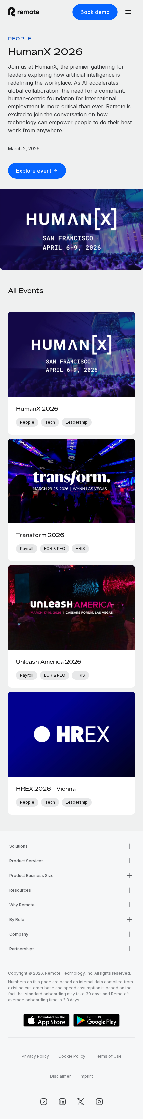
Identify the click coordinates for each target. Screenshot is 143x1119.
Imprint (86, 1076)
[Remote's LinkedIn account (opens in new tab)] (62, 1101)
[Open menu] (128, 12)
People (20, 38)
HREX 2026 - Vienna (46, 788)
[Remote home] (23, 12)
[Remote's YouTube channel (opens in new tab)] (43, 1101)
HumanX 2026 (45, 51)
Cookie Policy (71, 1056)
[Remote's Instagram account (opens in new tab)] (99, 1101)
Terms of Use (108, 1056)
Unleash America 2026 (48, 661)
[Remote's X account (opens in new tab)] (80, 1101)
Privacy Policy (35, 1056)
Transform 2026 (40, 535)
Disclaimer (60, 1076)
